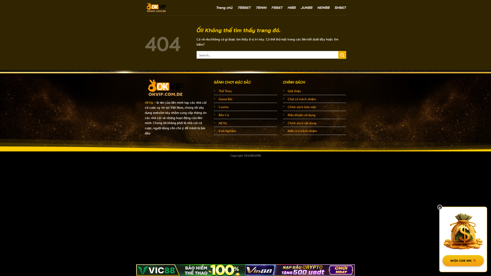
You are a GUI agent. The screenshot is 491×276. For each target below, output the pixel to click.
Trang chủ (224, 7)
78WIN (261, 7)
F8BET (277, 7)
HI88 (292, 7)
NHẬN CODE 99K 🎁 (463, 260)
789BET (244, 7)
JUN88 (306, 7)
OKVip (149, 102)
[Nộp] (342, 55)
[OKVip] (167, 7)
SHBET (340, 7)
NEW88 (323, 7)
